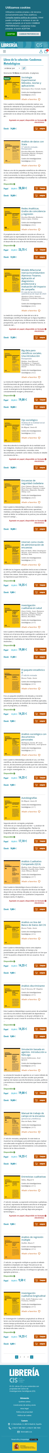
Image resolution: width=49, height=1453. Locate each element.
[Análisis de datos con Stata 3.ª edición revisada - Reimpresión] (12, 151)
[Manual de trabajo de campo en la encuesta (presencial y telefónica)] (12, 1124)
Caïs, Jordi (25, 1299)
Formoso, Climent (28, 1301)
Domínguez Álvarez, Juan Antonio (33, 551)
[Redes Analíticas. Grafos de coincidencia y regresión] (12, 219)
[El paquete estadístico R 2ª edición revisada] (12, 681)
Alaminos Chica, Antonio (31, 296)
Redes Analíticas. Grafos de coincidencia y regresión (33, 211)
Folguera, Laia (36, 1299)
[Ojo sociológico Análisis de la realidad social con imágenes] (12, 430)
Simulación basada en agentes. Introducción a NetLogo (33, 1052)
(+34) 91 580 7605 (33, 1428)
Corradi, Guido (40, 89)
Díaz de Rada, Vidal (28, 551)
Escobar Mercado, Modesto (32, 151)
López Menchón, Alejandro (33, 489)
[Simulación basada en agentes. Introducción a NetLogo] (12, 1060)
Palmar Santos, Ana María (31, 615)
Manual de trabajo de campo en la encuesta (33, 1115)
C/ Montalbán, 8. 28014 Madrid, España (26, 1424)
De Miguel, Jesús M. (29, 427)
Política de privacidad (24, 1412)
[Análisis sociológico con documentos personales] (12, 744)
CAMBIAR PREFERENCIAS (29, 34)
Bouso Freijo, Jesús (29, 678)
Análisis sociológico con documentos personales (33, 736)
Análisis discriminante (33, 985)
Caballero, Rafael (28, 365)
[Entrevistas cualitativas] (12, 1187)
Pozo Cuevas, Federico (30, 488)
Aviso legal (24, 1408)
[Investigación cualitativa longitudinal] (12, 1304)
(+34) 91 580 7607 (18, 1428)
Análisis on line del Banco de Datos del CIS (33, 924)
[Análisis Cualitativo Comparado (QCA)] (12, 872)
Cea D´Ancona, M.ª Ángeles (32, 989)
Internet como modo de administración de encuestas (32, 544)
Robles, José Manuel (29, 361)
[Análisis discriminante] (12, 996)
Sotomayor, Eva (27, 89)
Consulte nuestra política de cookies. (21, 17)
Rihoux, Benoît (32, 871)
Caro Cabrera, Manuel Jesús (32, 486)
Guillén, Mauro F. (28, 1243)
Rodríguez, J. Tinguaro (30, 363)
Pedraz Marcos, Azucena (31, 614)
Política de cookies (24, 1415)
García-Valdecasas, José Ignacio (30, 1059)
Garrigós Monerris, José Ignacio (33, 744)
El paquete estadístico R (33, 671)
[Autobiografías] (12, 808)
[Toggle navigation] (4, 51)
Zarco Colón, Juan (28, 611)
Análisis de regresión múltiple (32, 1238)
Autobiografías (29, 797)
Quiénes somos (24, 1401)
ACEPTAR (11, 34)
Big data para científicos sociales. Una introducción (31, 353)
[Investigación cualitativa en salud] (12, 616)
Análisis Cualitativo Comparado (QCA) (31, 863)
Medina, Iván (26, 867)
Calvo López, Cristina (29, 219)
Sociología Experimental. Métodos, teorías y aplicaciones (31, 81)
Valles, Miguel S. (27, 1180)
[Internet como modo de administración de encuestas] (12, 552)
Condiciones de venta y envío (24, 1405)
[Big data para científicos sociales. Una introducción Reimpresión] (12, 361)
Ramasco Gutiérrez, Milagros (32, 612)
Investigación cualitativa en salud (31, 607)
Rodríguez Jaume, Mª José (31, 743)
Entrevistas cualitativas (33, 1176)
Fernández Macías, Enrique (32, 153)
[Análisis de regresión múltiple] (12, 1247)
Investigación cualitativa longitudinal (33, 1294)
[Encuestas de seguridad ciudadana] (12, 491)
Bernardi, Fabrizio (28, 155)
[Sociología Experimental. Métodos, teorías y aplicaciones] (12, 88)
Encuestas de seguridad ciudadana (32, 482)
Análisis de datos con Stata (32, 143)
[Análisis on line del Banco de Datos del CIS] (12, 933)
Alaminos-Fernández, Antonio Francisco (33, 299)
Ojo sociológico (29, 420)
